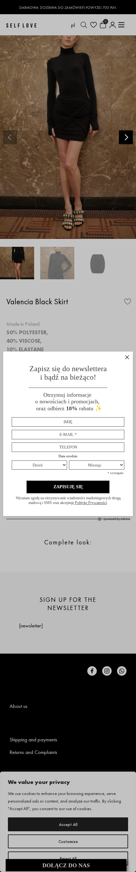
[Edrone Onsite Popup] (68, 436)
